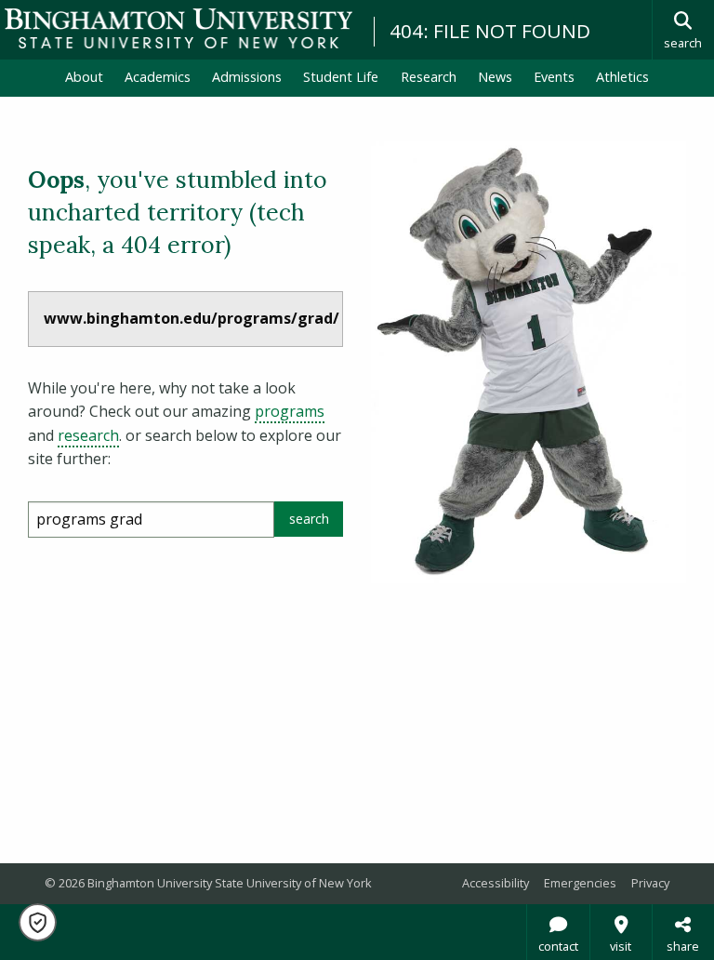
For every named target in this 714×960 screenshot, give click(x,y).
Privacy (650, 882)
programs (289, 411)
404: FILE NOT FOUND (490, 31)
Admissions (247, 77)
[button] (38, 922)
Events (554, 77)
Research (428, 77)
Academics (158, 77)
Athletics (622, 77)
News (495, 77)
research (88, 435)
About (84, 77)
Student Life (340, 77)
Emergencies (580, 882)
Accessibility (495, 882)
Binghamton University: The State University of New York (178, 28)
